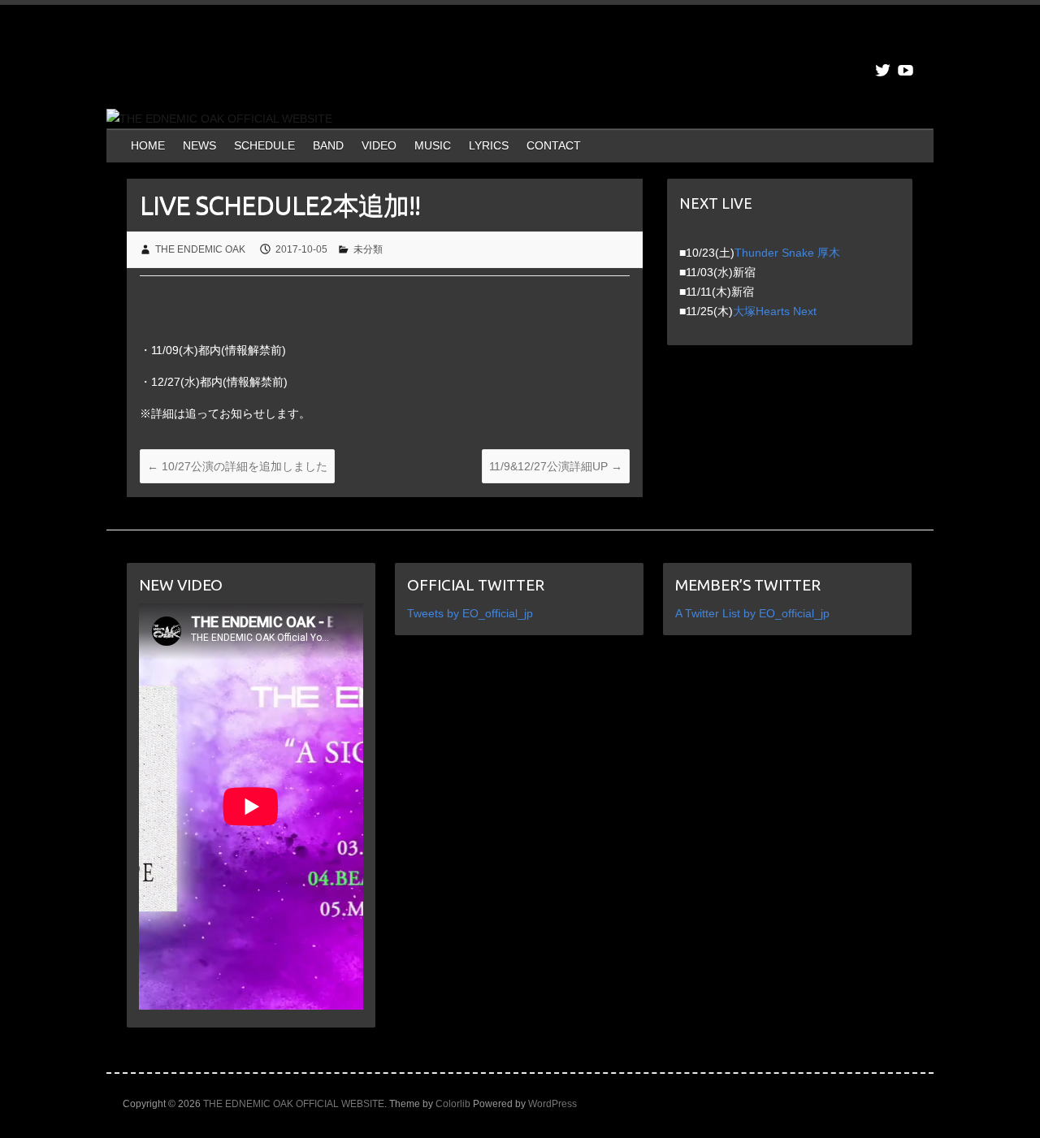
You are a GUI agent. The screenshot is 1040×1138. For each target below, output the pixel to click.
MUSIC (432, 145)
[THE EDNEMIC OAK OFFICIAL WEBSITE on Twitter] (883, 70)
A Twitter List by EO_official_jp (752, 613)
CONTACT (553, 145)
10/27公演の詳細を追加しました (237, 466)
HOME (148, 145)
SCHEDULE (264, 145)
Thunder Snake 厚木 (787, 252)
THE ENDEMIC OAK (200, 249)
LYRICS (489, 145)
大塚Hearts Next (775, 311)
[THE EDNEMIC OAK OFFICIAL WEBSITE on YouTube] (905, 70)
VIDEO (379, 145)
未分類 (368, 249)
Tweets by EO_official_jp (470, 613)
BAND (328, 145)
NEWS (199, 145)
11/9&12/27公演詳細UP (555, 466)
